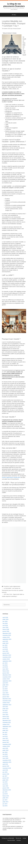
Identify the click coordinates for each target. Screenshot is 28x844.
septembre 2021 (7, 726)
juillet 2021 (5, 730)
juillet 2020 (5, 750)
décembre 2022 (7, 698)
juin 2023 (5, 686)
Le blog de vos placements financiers (14, 5)
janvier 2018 (6, 774)
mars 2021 (5, 738)
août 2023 (5, 683)
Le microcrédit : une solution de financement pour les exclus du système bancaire (12, 590)
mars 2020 (5, 758)
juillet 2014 (5, 798)
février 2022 (6, 716)
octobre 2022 (6, 702)
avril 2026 (5, 625)
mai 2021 (5, 734)
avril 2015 (5, 794)
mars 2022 (5, 714)
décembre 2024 (7, 655)
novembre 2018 (7, 768)
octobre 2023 (6, 679)
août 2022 (5, 706)
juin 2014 (5, 800)
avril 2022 (5, 712)
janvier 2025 (6, 653)
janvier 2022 (6, 718)
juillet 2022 (5, 708)
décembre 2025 (7, 633)
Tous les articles (11, 840)
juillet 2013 (5, 801)
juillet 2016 (5, 780)
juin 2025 (5, 645)
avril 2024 (5, 667)
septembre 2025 (7, 639)
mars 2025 (5, 651)
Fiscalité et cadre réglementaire (12, 586)
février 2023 (6, 694)
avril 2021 (5, 736)
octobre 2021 (6, 724)
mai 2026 (5, 623)
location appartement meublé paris (11, 477)
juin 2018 (5, 772)
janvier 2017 (6, 778)
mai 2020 (5, 754)
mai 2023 (5, 688)
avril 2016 (5, 784)
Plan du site (18, 838)
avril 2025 (5, 649)
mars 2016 (5, 786)
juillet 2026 (5, 619)
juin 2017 (5, 776)
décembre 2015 (7, 790)
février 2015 (6, 796)
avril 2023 (5, 690)
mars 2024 (5, 669)
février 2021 (6, 740)
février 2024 (6, 671)
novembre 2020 (7, 744)
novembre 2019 (7, 760)
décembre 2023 (7, 675)
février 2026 (6, 629)
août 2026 (5, 617)
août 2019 (5, 764)
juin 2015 (5, 792)
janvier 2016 (6, 788)
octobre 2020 (6, 746)
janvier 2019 (6, 766)
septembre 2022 (7, 704)
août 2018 (5, 770)
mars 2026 (5, 627)
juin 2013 (5, 803)
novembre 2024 (7, 657)
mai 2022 (5, 710)
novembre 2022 (7, 700)
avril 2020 (5, 756)
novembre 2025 (7, 635)
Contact (24, 838)
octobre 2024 (6, 659)
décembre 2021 (7, 720)
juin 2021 (5, 732)
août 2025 (5, 641)
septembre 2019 (7, 762)
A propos (19, 840)
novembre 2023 (7, 677)
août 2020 (5, 748)
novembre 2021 (7, 722)
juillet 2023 (5, 685)
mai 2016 (5, 782)
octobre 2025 (6, 637)
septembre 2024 (7, 661)
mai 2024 (5, 665)
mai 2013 (5, 805)
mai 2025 (5, 647)
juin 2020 (5, 752)
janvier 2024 (6, 673)
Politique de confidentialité (8, 838)
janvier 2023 (6, 696)
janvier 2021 (6, 742)
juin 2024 (5, 663)
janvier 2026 (6, 631)
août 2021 (5, 728)
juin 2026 (5, 621)
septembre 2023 (7, 681)
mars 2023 (5, 692)
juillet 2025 (5, 643)
